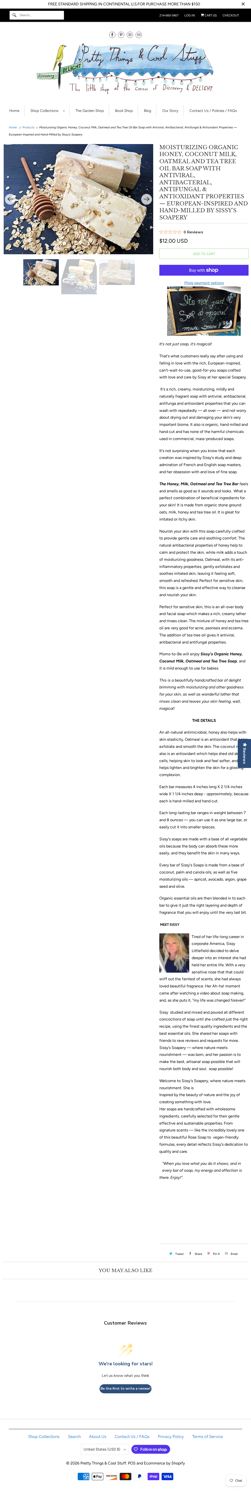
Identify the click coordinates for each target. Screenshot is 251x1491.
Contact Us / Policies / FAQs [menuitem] (213, 110)
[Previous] (10, 199)
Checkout (231, 15)
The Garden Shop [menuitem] (89, 110)
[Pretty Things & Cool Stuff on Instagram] (130, 34)
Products (28, 127)
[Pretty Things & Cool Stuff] (125, 70)
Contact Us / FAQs (132, 1436)
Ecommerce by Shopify (164, 1463)
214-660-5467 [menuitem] (168, 15)
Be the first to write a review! (125, 1388)
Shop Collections (45, 110)
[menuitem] (47, 110)
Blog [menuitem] (147, 110)
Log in (189, 15)
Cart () (210, 15)
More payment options (204, 283)
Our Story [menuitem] (170, 110)
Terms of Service (207, 1436)
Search (74, 1436)
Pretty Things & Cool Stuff (103, 1463)
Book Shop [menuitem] (124, 110)
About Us (97, 1436)
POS (132, 1463)
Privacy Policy (171, 1436)
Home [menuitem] (14, 110)
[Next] (146, 199)
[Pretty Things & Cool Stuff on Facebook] (112, 34)
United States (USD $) (102, 1449)
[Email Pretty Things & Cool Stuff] (139, 34)
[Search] (14, 15)
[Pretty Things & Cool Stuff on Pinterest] (121, 34)
